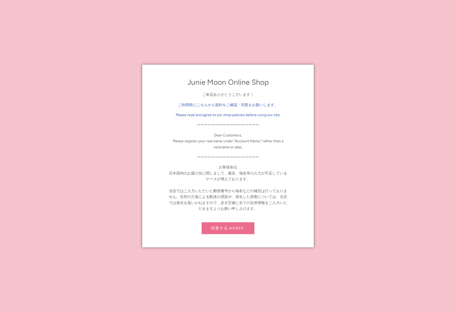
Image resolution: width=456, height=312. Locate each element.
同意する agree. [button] (228, 228)
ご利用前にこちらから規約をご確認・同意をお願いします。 (228, 105)
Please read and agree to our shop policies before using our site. (228, 115)
